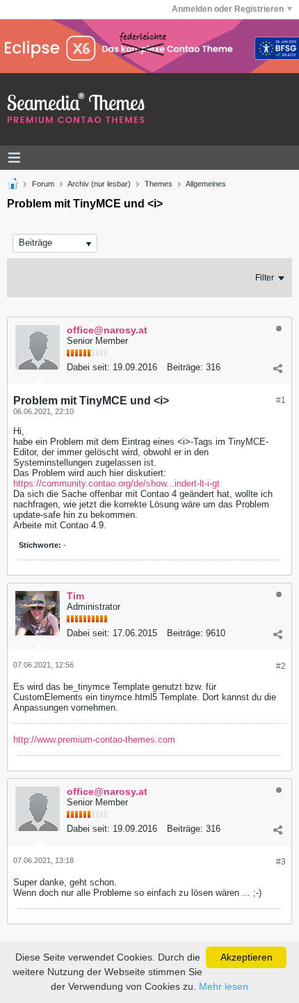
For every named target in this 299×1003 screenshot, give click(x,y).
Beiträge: (185, 367)
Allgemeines (206, 184)
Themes (158, 184)
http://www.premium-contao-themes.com (94, 739)
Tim (75, 595)
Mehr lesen (223, 986)
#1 (281, 400)
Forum (43, 184)
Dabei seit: (88, 367)
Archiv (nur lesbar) (99, 184)
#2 (281, 666)
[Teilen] (277, 369)
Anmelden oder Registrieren (228, 9)
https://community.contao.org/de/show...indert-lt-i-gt (116, 483)
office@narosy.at (107, 329)
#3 (281, 862)
